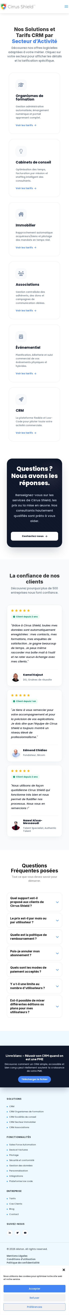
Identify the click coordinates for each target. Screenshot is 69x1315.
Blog (11, 1208)
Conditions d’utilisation (21, 1259)
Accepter (34, 1288)
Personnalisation (18, 1170)
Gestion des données (20, 1165)
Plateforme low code (21, 1181)
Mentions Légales (17, 1256)
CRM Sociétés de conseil (22, 1116)
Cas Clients (15, 1203)
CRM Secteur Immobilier (22, 1122)
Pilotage (14, 1155)
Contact (14, 1214)
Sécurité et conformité (21, 1160)
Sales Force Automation (22, 1144)
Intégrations (16, 1176)
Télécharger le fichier (34, 1079)
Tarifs (12, 1198)
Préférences (34, 1307)
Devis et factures (18, 1149)
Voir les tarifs (24, 125)
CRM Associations (19, 1127)
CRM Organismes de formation (26, 1111)
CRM (11, 1106)
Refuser (34, 1298)
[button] (63, 1269)
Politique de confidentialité (23, 1262)
